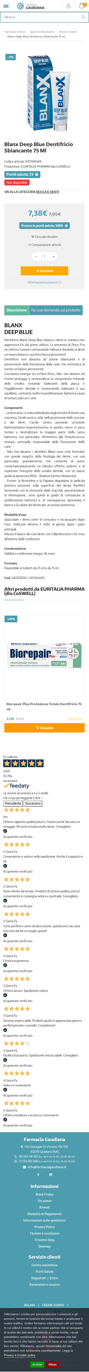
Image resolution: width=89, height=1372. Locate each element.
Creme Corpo (53, 1305)
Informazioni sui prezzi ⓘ (44, 282)
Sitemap (44, 1246)
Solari (29, 1305)
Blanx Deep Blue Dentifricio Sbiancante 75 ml (36, 36)
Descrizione (16, 310)
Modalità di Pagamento (44, 1214)
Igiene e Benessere (42, 31)
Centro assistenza (44, 1265)
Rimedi (44, 1207)
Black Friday (45, 1194)
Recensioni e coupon (44, 1284)
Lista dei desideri (46, 237)
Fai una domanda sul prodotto (56, 310)
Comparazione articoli (46, 245)
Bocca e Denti (68, 31)
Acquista (46, 271)
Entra (54, 1278)
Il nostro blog (44, 1240)
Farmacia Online (14, 31)
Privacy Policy (44, 1227)
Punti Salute (45, 1271)
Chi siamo (45, 1201)
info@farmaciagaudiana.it (47, 1167)
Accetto (37, 1364)
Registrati (39, 1278)
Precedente (13, 803)
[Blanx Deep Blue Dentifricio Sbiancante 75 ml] (44, 94)
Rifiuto (53, 1364)
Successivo (33, 803)
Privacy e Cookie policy (19, 1355)
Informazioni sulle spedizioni (44, 1220)
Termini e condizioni (44, 1233)
